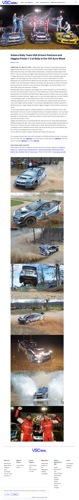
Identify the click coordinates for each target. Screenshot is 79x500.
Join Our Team (8, 473)
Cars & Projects (44, 2)
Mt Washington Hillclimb (44, 469)
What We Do (7, 465)
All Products (69, 463)
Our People (7, 471)
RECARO (21, 152)
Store (37, 2)
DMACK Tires (14, 152)
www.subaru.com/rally (59, 152)
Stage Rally (44, 463)
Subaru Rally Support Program (57, 477)
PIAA (26, 152)
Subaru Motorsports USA (58, 2)
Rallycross (44, 465)
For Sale (31, 471)
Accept (7, 494)
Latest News (20, 465)
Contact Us (7, 475)
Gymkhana (44, 473)
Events (18, 467)
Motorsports (29, 2)
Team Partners (58, 473)
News (22, 2)
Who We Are (7, 463)
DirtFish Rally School (58, 149)
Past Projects (33, 469)
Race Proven (34, 152)
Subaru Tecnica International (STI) (28, 149)
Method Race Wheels (45, 149)
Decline (15, 494)
